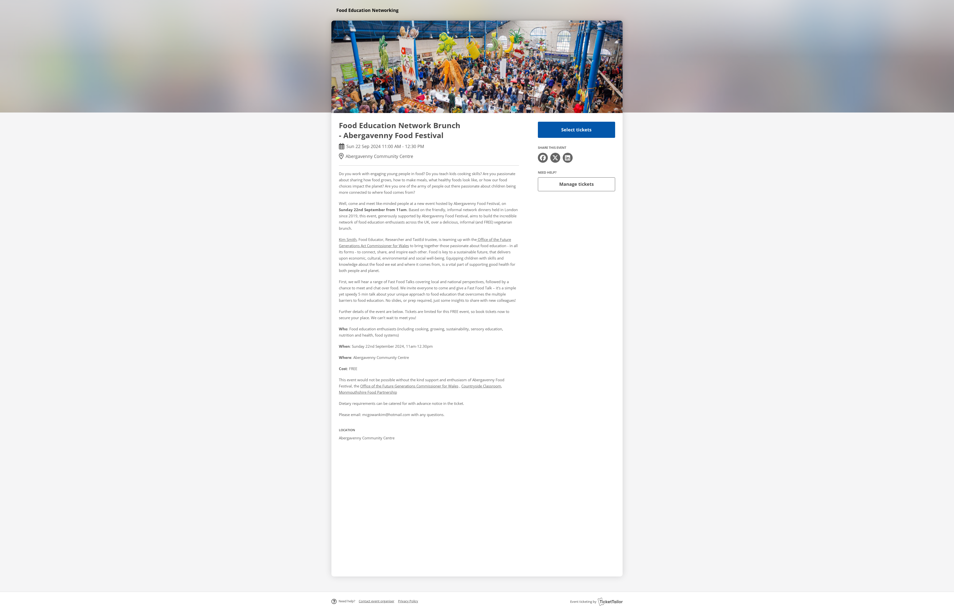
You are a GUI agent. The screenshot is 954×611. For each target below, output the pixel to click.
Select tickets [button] (576, 130)
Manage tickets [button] (576, 184)
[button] (376, 601)
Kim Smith (348, 239)
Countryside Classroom (481, 385)
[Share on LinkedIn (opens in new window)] (568, 158)
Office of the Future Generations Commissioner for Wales (409, 385)
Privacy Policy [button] (408, 601)
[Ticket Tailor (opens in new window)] (610, 601)
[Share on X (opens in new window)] (555, 158)
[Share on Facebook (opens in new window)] (543, 158)
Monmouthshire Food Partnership (368, 392)
